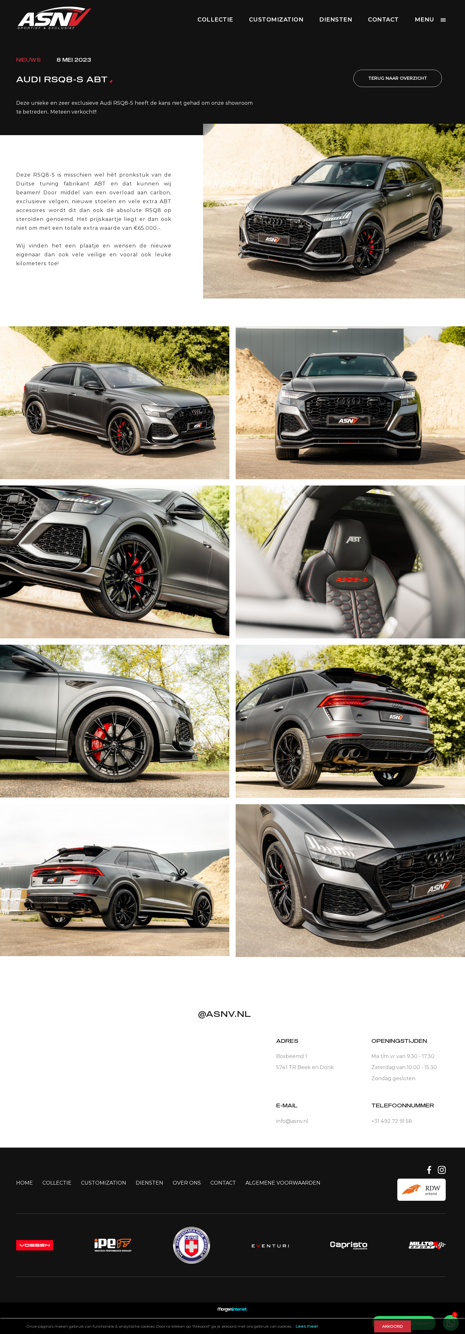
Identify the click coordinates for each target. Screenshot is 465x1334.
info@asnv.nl (292, 1121)
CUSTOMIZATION (276, 19)
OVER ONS (187, 1183)
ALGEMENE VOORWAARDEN (282, 1183)
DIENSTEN (335, 19)
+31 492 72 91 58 (391, 1121)
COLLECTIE (215, 19)
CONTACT (383, 19)
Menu (424, 19)
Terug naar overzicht (397, 78)
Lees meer (307, 1326)
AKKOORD (392, 1326)
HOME (24, 1183)
